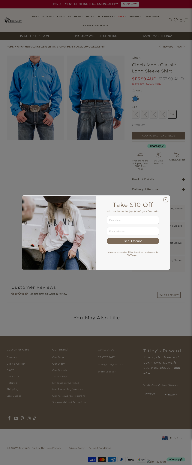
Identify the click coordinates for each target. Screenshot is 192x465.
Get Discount (133, 241)
